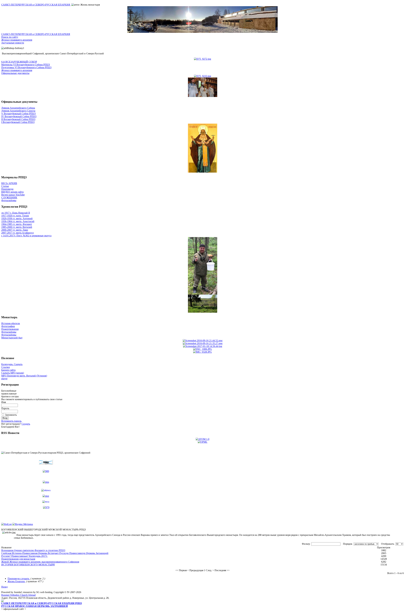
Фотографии (8, 326)
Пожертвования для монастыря (18, 559)
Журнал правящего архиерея (16, 40)
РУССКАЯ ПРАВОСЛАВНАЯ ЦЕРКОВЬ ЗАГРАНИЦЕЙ (34, 606)
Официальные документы (15, 73)
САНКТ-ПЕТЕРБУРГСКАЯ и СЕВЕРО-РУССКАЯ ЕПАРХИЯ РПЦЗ (41, 603)
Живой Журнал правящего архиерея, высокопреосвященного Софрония (40, 561)
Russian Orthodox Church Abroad (18, 595)
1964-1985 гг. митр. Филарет (16, 224)
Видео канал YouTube (13, 194)
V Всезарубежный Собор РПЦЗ (18, 113)
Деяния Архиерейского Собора (18, 107)
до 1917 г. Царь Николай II (15, 212)
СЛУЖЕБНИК (9, 197)
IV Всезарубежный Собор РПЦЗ (18, 116)
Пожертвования (10, 329)
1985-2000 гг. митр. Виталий (16, 227)
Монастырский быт (11, 337)
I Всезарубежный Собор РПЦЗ (17, 122)
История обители (10, 323)
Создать (26, 424)
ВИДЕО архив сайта (12, 191)
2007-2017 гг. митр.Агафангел (17, 232)
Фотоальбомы (8, 200)
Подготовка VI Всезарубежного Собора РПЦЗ (26, 67)
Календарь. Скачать (11, 364)
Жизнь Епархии (16, 581)
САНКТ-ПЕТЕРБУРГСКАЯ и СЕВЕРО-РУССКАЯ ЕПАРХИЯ (36, 4)
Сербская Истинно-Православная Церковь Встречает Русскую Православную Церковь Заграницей (54, 553)
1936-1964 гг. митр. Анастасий (17, 221)
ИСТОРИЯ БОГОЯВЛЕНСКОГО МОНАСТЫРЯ (28, 564)
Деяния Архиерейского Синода (18, 110)
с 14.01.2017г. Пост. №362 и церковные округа (26, 235)
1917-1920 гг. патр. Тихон (15, 215)
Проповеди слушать (19, 578)
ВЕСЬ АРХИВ (9, 183)
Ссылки (5, 367)
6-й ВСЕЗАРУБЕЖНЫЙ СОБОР (19, 61)
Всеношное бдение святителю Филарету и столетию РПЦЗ (33, 550)
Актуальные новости (12, 42)
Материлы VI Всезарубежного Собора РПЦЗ (25, 64)
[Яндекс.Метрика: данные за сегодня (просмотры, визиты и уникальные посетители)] (22, 524)
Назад (4, 586)
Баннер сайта (8, 370)
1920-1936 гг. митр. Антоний (17, 218)
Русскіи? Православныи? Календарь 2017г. (24, 556)
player (4, 378)
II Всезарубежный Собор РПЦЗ (18, 119)
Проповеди (7, 189)
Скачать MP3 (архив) (12, 372)
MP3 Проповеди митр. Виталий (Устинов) (24, 375)
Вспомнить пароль (11, 421)
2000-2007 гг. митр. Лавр (14, 230)
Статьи (5, 186)
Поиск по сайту (9, 37)
